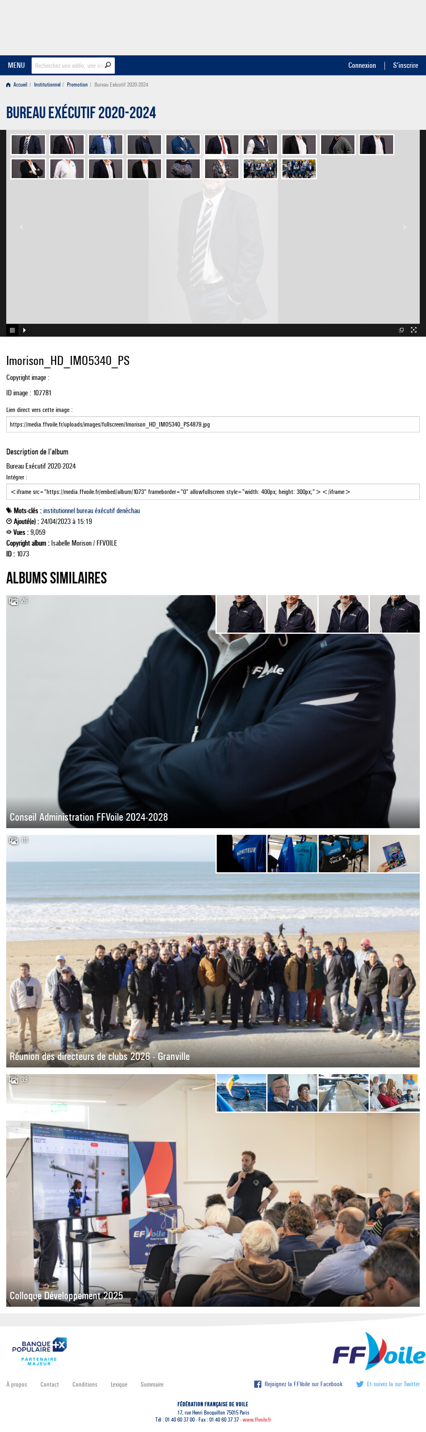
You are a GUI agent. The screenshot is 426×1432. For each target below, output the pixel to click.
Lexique (119, 1384)
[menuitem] (18, 84)
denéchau (128, 510)
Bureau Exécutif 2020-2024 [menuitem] (121, 84)
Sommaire (152, 1384)
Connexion (362, 65)
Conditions (84, 1384)
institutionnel (59, 510)
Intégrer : (16, 477)
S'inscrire (405, 65)
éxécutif (105, 510)
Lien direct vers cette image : (39, 410)
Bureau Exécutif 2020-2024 (81, 115)
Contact (49, 1384)
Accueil (19, 84)
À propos (16, 1384)
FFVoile (367, 26)
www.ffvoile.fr (257, 1419)
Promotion (77, 84)
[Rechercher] (108, 65)
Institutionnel (47, 84)
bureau (85, 510)
